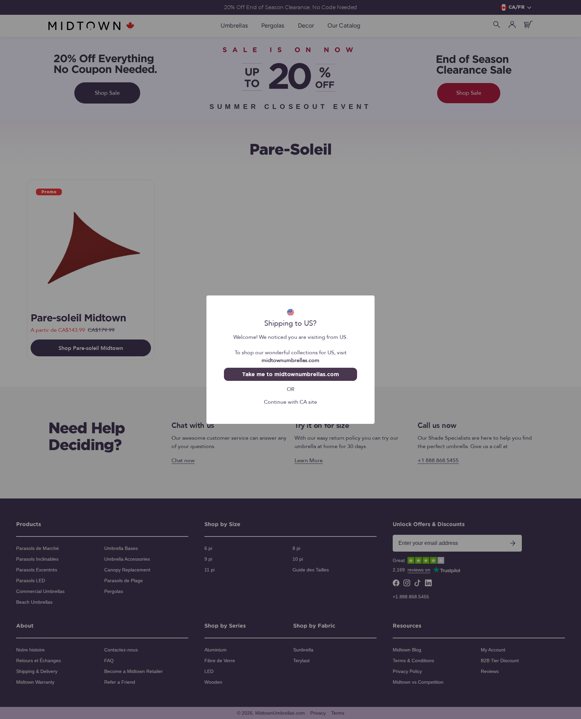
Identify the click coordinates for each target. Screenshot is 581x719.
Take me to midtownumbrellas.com (290, 374)
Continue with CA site (290, 402)
